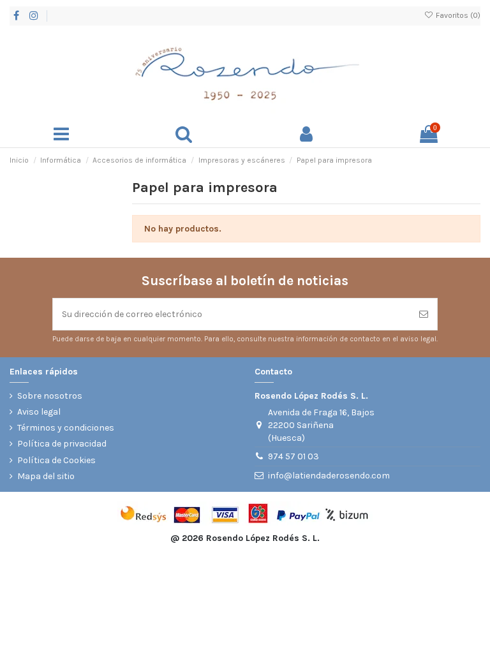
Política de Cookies (56, 460)
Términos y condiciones (65, 427)
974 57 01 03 (293, 456)
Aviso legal (39, 411)
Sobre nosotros (49, 395)
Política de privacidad (62, 443)
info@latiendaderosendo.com (329, 475)
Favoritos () (457, 15)
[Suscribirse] (423, 314)
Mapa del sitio (46, 476)
